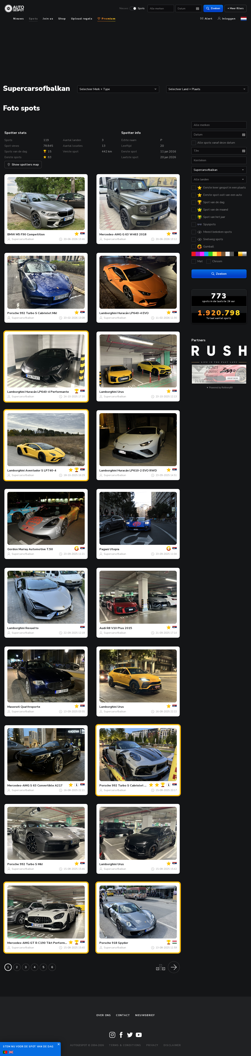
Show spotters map (25, 165)
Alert (209, 18)
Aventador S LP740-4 (40, 471)
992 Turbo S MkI (31, 864)
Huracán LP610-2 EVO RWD (137, 471)
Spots (141, 8)
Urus (120, 392)
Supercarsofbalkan (23, 239)
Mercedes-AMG (110, 234)
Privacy (152, 1045)
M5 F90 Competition (30, 234)
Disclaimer (172, 1045)
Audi (102, 628)
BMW (11, 234)
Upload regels (81, 18)
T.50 (49, 549)
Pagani (104, 549)
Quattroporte (30, 707)
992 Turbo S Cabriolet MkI (38, 313)
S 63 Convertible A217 (46, 785)
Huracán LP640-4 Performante (47, 392)
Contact (123, 1015)
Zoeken (215, 8)
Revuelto (32, 628)
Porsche (13, 313)
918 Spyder (120, 943)
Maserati (13, 707)
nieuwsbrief (145, 1015)
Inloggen (229, 18)
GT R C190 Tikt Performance (50, 943)
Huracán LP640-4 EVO (133, 313)
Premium (108, 18)
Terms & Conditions (125, 1045)
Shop (62, 18)
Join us (48, 18)
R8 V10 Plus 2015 (119, 628)
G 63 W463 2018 (134, 234)
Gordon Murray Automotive (26, 549)
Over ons (103, 1015)
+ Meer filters (235, 8)
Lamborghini (108, 313)
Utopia (114, 549)
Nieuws (123, 8)
